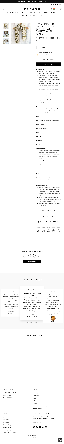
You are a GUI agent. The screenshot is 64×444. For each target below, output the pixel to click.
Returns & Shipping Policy (40, 406)
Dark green (41, 47)
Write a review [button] (32, 261)
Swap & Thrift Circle (32, 16)
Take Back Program (8, 430)
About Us (35, 393)
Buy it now (49, 64)
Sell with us (6, 420)
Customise (6, 422)
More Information (49, 210)
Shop (22, 12)
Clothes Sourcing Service (10, 433)
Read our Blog (7, 425)
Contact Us (36, 395)
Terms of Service (37, 408)
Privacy (35, 403)
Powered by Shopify (32, 438)
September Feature (48, 12)
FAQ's (34, 401)
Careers (5, 417)
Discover (12, 12)
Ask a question (48, 216)
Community (32, 12)
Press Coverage (7, 427)
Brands (35, 398)
